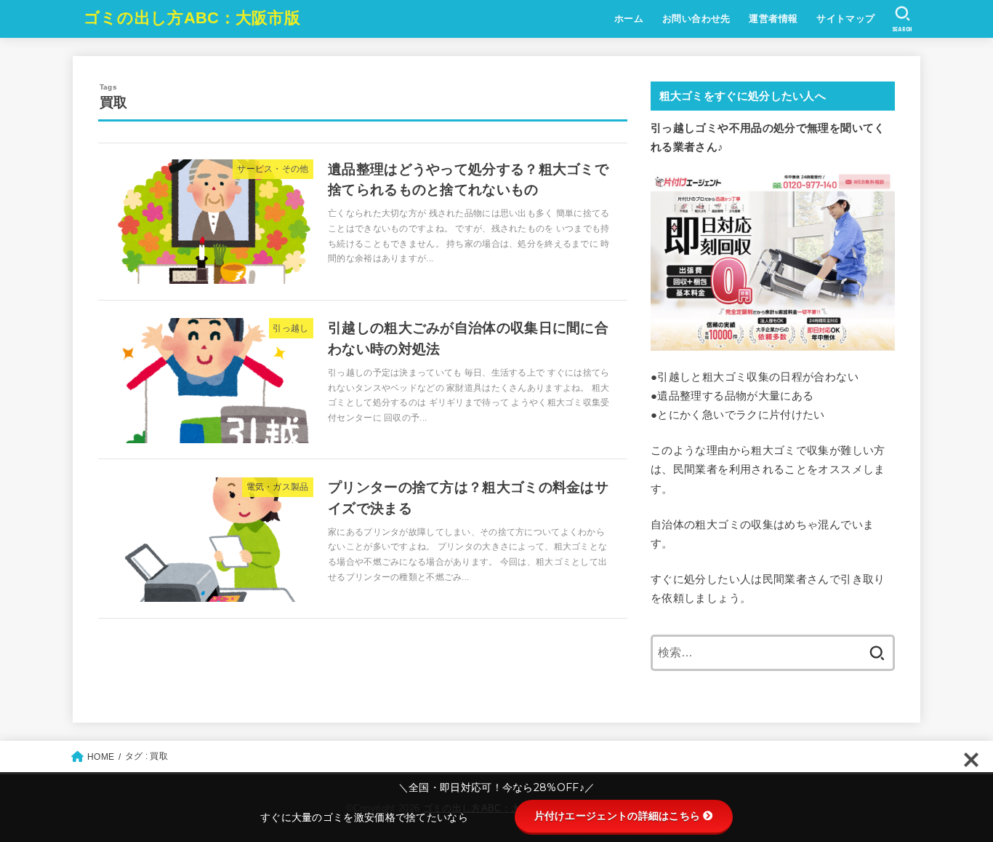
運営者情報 (773, 18)
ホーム (628, 18)
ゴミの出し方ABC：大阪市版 (192, 18)
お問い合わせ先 (696, 18)
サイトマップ (845, 18)
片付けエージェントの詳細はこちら (617, 815)
